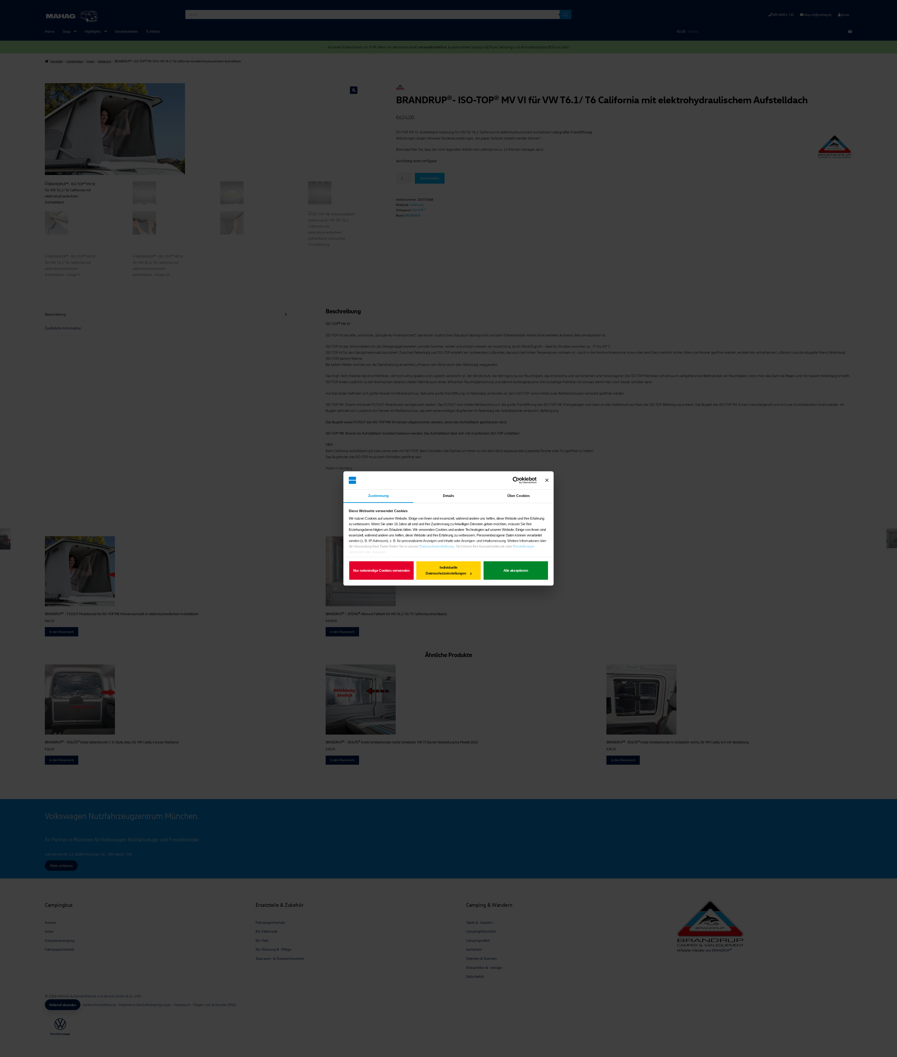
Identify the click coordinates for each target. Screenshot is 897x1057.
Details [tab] (448, 496)
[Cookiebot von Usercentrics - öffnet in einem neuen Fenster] (516, 480)
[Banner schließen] (546, 480)
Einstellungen (523, 546)
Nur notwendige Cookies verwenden (381, 570)
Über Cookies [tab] (518, 496)
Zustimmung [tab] (378, 496)
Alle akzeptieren (515, 570)
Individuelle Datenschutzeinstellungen (446, 570)
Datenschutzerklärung (437, 546)
